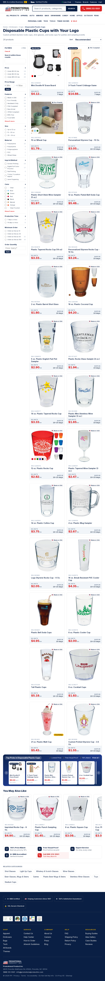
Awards (39, 16)
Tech (45, 21)
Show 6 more (9, 121)
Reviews (89, 944)
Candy (65, 16)
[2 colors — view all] (34, 76)
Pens (96, 16)
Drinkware (56, 16)
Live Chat (67, 2)
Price (15, 68)
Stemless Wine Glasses (80, 877)
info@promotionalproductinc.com (29, 972)
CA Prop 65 (59, 976)
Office (79, 16)
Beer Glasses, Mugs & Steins (17, 877)
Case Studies (91, 940)
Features (93, 2)
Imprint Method (15, 160)
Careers (47, 937)
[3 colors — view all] (35, 131)
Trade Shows (63, 21)
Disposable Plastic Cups (35, 27)
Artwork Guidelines (32, 944)
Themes (78, 2)
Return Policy (70, 940)
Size (15, 126)
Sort (71, 39)
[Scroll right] (98, 773)
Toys (96, 877)
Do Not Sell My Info (46, 976)
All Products (12, 16)
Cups (21, 27)
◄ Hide (23, 48)
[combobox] (49, 8)
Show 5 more (9, 211)
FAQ (66, 933)
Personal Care (35, 21)
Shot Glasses (10, 871)
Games (36, 877)
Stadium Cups (10, 882)
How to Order (29, 940)
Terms (23, 976)
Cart (100, 2)
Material (15, 140)
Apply (8, 89)
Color (15, 184)
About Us (48, 933)
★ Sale (74, 21)
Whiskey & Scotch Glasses (47, 871)
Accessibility (32, 976)
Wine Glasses (68, 871)
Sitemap (69, 976)
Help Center (29, 937)
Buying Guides (91, 933)
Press (46, 940)
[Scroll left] (6, 773)
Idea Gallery (90, 937)
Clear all (7, 51)
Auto (32, 16)
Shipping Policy (71, 937)
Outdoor (88, 16)
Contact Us (28, 933)
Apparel (24, 16)
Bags (47, 16)
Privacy (68, 944)
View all (95, 758)
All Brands (7, 948)
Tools (52, 21)
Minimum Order (15, 227)
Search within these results (13, 56)
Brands (85, 2)
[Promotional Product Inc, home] (17, 8)
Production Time (15, 216)
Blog (46, 944)
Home (72, 16)
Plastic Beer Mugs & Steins (54, 877)
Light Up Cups (26, 871)
